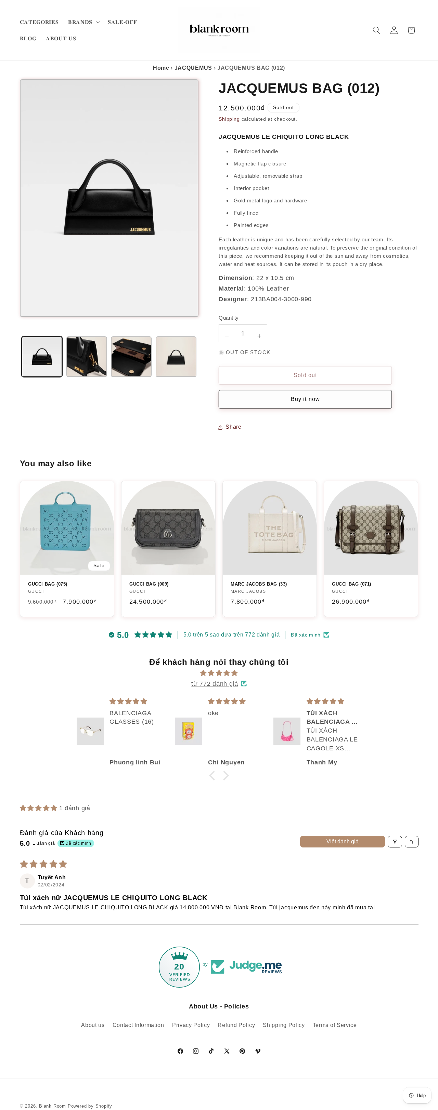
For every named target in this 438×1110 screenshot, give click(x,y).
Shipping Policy (284, 1025)
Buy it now (305, 399)
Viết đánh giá (342, 841)
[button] (83, 22)
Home (161, 68)
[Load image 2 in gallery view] (86, 356)
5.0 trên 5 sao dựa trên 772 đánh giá (231, 635)
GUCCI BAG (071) (351, 584)
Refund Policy (236, 1025)
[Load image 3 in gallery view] (131, 356)
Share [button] (233, 427)
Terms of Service (335, 1025)
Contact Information (138, 1025)
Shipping (229, 119)
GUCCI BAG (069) (149, 584)
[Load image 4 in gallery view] (176, 356)
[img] (219, 673)
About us (93, 1025)
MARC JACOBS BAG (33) (259, 584)
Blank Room (53, 1106)
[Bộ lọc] (395, 841)
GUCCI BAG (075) (47, 584)
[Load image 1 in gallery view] (42, 356)
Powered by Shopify (90, 1106)
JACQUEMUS (193, 68)
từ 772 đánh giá (214, 683)
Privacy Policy (191, 1025)
